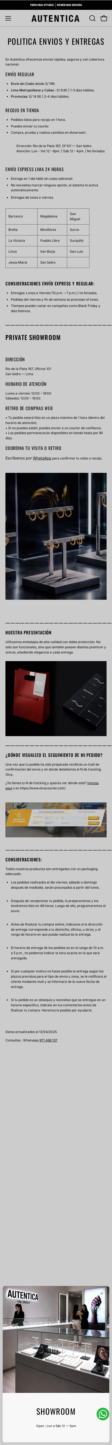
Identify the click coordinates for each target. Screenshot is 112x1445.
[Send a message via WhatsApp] (103, 1414)
